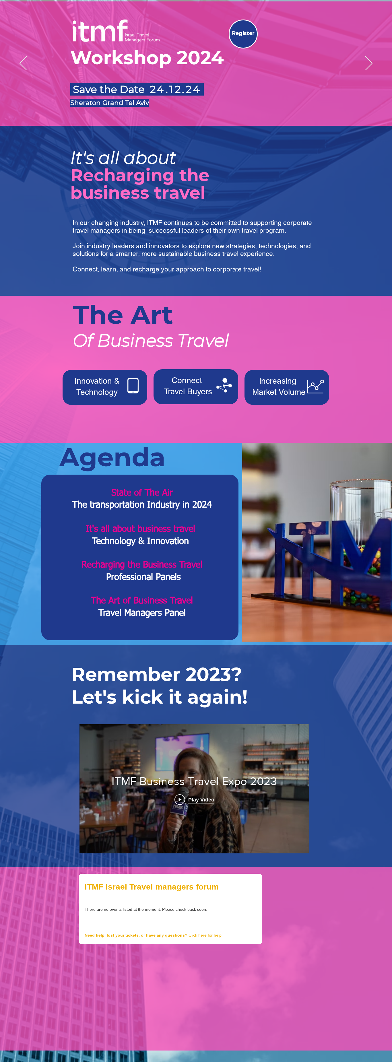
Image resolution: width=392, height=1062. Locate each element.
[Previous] (23, 63)
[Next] (368, 63)
